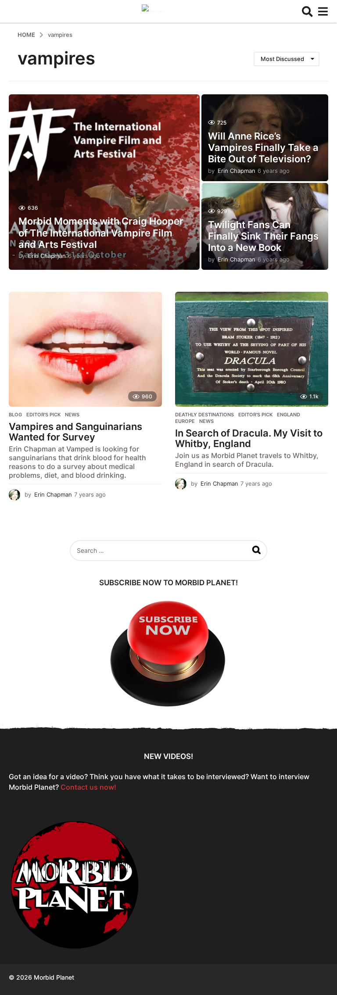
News (72, 414)
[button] (307, 11)
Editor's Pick (43, 414)
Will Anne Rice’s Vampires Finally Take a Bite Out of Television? (263, 147)
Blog (15, 414)
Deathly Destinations (204, 414)
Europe (185, 421)
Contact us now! (88, 787)
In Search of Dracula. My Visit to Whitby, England (249, 438)
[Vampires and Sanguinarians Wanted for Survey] (85, 349)
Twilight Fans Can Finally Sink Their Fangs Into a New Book (263, 236)
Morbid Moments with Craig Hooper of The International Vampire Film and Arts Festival (100, 232)
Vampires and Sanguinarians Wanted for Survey (75, 432)
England (288, 414)
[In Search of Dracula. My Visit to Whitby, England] (251, 349)
